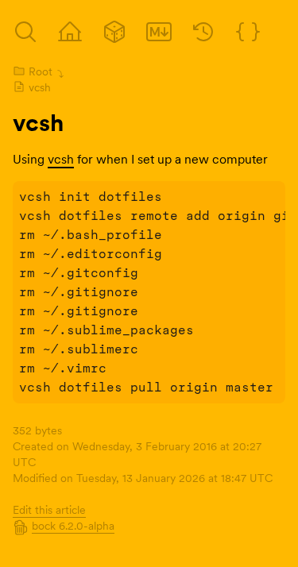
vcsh (40, 87)
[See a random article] (114, 31)
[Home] (70, 31)
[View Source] (159, 31)
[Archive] (25, 31)
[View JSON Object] (248, 31)
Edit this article (49, 510)
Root (40, 71)
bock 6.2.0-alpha (73, 526)
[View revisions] (203, 31)
